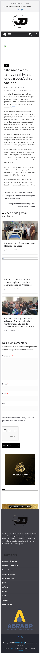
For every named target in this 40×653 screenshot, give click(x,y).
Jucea (4, 583)
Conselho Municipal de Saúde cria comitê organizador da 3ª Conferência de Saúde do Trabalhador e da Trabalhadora (19, 322)
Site (3, 404)
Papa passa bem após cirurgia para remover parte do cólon (21, 205)
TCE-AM (5, 600)
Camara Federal (7, 570)
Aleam (4, 591)
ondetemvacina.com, (17, 94)
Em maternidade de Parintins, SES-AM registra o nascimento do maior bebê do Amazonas (18, 282)
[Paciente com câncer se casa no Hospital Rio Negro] (20, 222)
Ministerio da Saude (21, 90)
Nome (5, 384)
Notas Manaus (7, 604)
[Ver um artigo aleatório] (35, 34)
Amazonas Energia (8, 574)
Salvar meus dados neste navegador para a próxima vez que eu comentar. (18, 419)
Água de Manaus (8, 578)
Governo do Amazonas (10, 565)
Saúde (7, 65)
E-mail (5, 394)
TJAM (4, 596)
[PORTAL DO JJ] (4, 34)
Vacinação (31, 90)
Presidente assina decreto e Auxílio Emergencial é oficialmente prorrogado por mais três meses (20, 196)
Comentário (7, 356)
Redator (21, 87)
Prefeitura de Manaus (9, 561)
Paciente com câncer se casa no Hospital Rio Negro (19, 244)
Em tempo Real (10, 90)
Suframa (5, 587)
